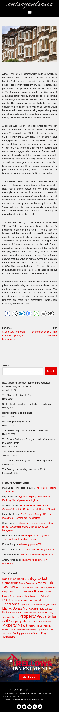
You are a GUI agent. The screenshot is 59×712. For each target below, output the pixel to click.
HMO (11, 592)
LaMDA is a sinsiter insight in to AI (37, 549)
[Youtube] (29, 706)
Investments (17, 600)
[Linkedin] (24, 706)
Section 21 (7, 633)
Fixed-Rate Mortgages (43, 588)
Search (5, 365)
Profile (29, 690)
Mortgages (30, 608)
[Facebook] (19, 706)
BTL (27, 578)
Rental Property (29, 630)
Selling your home (23, 633)
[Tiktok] (40, 706)
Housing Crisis (8, 596)
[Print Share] (51, 313)
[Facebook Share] (7, 313)
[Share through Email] (44, 313)
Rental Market (16, 629)
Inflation (34, 596)
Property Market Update (41, 621)
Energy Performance (28, 583)
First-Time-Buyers (25, 587)
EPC (40, 583)
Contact (5, 690)
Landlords (10, 604)
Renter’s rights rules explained (17, 412)
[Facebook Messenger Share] (29, 313)
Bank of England (13, 578)
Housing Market (23, 596)
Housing (47, 592)
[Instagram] (35, 706)
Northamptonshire (11, 612)
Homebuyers (18, 592)
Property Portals (35, 626)
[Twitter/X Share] (15, 313)
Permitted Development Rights (33, 612)
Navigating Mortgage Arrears (16, 421)
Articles (23, 690)
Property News (14, 625)
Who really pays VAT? (30, 544)
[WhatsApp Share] (36, 313)
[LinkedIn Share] (22, 313)
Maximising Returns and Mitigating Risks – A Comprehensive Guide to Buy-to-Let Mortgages (27, 527)
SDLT (51, 630)
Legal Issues (24, 605)
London (32, 605)
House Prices (33, 591)
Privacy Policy (14, 690)
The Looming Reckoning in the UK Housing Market (27, 460)
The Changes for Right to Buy (16, 395)
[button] (29, 13)
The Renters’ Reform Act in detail (18, 451)
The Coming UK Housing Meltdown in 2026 (23, 469)
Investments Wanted (32, 600)
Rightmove (42, 629)
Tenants (8, 637)
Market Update (12, 608)
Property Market (21, 621)
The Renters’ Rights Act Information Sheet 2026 (25, 430)
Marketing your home (46, 604)
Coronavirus (10, 583)
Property (27, 616)
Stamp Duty (39, 633)
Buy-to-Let (38, 578)
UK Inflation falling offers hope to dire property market (28, 404)
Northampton (46, 608)
